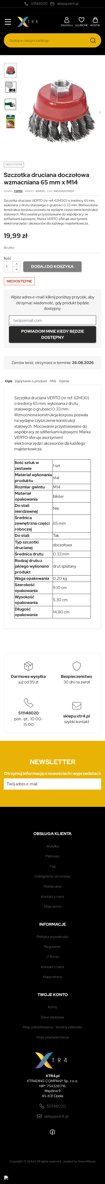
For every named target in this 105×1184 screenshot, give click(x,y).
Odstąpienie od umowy (52, 876)
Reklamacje (53, 886)
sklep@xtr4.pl (56, 1116)
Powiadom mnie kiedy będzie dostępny (52, 334)
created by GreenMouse (79, 1161)
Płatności (52, 856)
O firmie (52, 956)
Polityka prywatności (53, 936)
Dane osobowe (52, 1017)
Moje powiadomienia (52, 1037)
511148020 (56, 1106)
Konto (52, 1007)
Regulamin (52, 946)
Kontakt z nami (52, 896)
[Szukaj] (93, 40)
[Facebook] (52, 1132)
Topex (18, 191)
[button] (67, 21)
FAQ (53, 866)
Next (99, 112)
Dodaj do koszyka (52, 266)
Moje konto (52, 906)
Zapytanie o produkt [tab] (31, 381)
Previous (20, 112)
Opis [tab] (8, 381)
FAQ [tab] (53, 381)
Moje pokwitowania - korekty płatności (52, 1027)
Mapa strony (52, 976)
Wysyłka (52, 846)
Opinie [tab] (64, 381)
